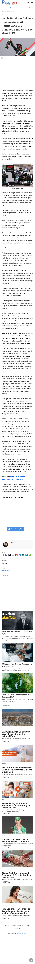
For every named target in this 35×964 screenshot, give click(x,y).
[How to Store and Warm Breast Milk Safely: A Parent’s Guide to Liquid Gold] (17, 753)
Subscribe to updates (17, 529)
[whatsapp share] (23, 555)
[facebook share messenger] (6, 555)
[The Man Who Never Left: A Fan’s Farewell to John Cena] (17, 825)
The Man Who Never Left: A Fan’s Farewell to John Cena (15, 840)
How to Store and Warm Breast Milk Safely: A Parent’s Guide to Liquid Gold (17, 770)
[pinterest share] (16, 555)
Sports (30, 7)
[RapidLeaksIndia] (10, 2)
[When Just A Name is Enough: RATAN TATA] (17, 620)
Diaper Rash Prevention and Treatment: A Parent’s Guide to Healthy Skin (16, 875)
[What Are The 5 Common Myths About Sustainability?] (17, 683)
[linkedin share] (20, 555)
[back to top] (31, 960)
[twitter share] (9, 555)
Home (3, 7)
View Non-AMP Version (22, 933)
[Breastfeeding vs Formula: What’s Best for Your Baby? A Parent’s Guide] (17, 789)
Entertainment (18, 7)
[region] (17, 75)
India (25, 7)
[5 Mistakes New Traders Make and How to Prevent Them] (17, 652)
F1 (13, 11)
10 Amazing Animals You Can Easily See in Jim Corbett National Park (16, 734)
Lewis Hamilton (6, 570)
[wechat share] (30, 555)
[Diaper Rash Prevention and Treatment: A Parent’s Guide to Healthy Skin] (17, 858)
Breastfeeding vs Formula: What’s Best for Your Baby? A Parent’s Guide (16, 805)
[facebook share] (3, 555)
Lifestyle (9, 7)
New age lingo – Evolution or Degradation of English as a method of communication (16, 911)
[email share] (13, 555)
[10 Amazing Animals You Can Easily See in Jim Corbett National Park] (17, 717)
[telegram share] (26, 555)
